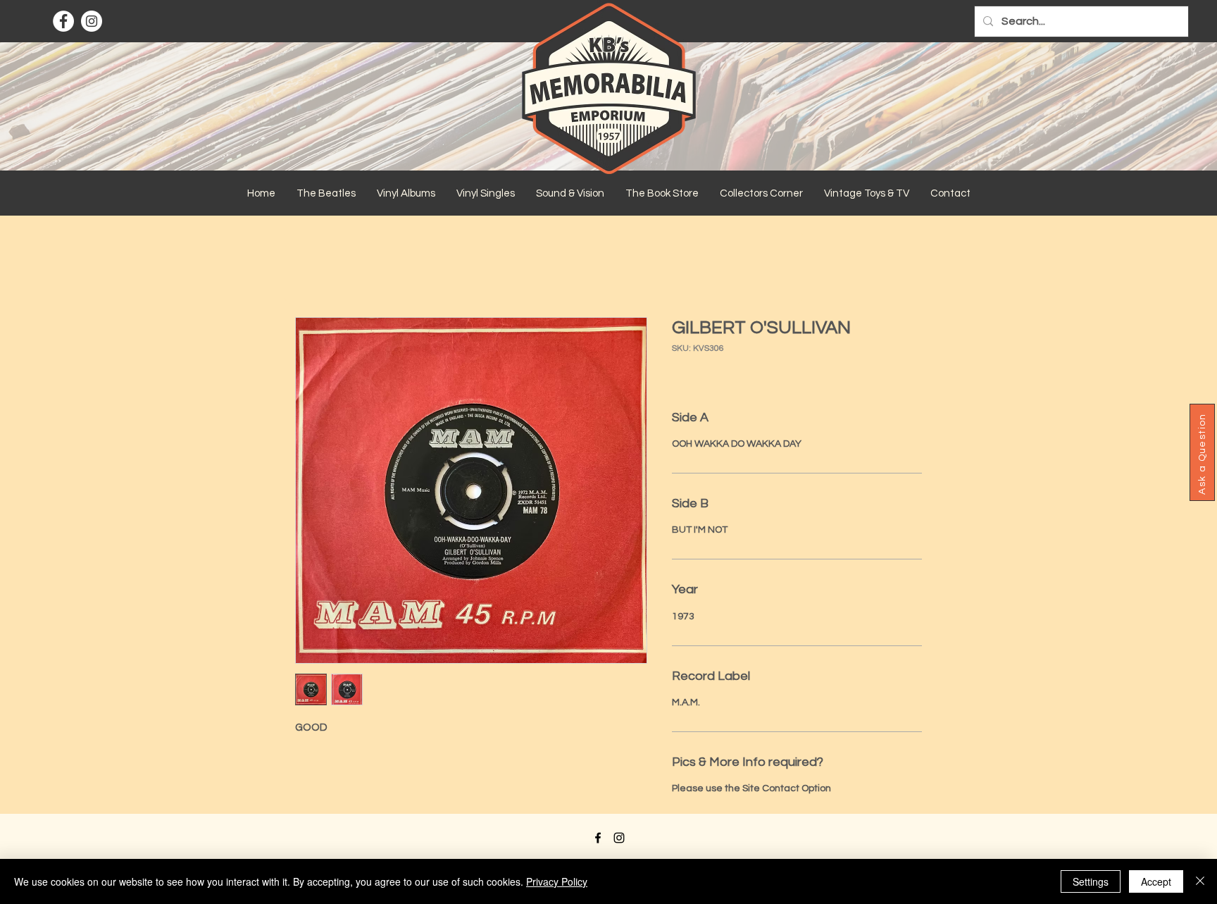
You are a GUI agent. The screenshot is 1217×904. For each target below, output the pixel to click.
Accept (1156, 881)
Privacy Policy (556, 881)
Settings (1091, 881)
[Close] (1200, 881)
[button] (326, 193)
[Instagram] (91, 21)
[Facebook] (63, 21)
